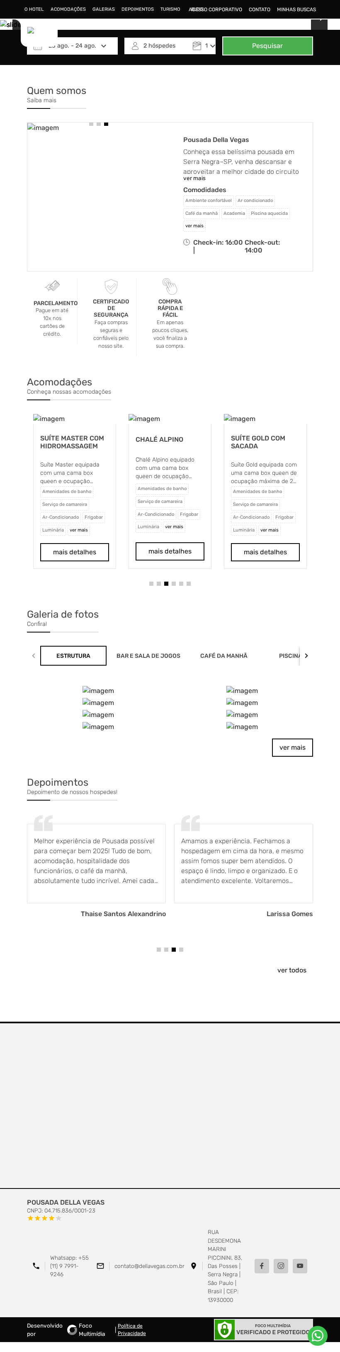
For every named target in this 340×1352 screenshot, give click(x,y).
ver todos (291, 970)
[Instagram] (281, 1266)
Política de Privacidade (132, 1329)
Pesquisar (267, 46)
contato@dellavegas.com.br (149, 1266)
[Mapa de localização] (170, 1106)
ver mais (292, 747)
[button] (91, 124)
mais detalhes (74, 552)
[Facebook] (262, 1266)
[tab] (73, 656)
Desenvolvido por (66, 1329)
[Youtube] (300, 1266)
